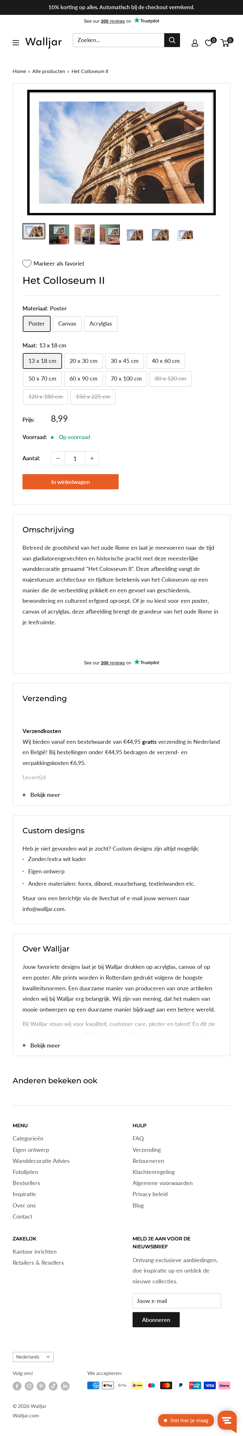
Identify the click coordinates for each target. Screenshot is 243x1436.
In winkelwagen (70, 481)
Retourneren (148, 1160)
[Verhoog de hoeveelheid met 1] (92, 458)
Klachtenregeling (154, 1171)
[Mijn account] (195, 43)
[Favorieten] (208, 43)
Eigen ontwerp (31, 1149)
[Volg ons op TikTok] (53, 1386)
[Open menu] (16, 42)
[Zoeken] (172, 40)
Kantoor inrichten (35, 1251)
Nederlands (28, 1357)
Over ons (24, 1205)
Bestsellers (26, 1182)
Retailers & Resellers (38, 1262)
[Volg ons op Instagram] (29, 1386)
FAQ (138, 1138)
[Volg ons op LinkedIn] (65, 1386)
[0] (225, 43)
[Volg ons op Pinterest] (41, 1386)
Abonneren (156, 1319)
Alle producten (48, 71)
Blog (138, 1205)
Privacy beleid (150, 1193)
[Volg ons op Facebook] (17, 1386)
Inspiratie (24, 1193)
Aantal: (31, 458)
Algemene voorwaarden (163, 1182)
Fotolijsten (25, 1171)
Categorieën (28, 1138)
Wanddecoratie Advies (41, 1160)
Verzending (147, 1149)
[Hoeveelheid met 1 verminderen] (58, 458)
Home (19, 71)
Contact (22, 1216)
